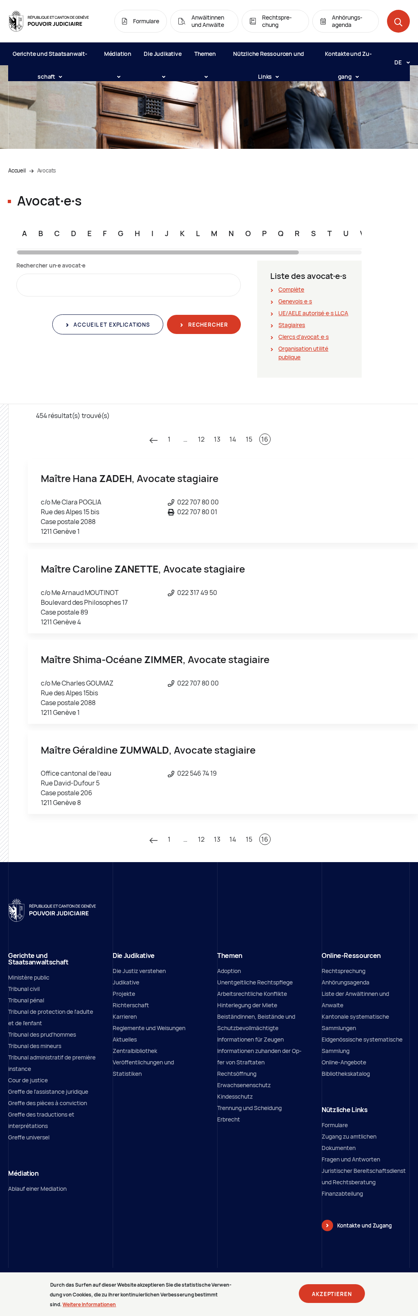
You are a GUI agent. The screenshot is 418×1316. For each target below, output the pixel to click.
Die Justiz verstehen (139, 971)
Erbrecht (228, 1119)
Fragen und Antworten (351, 1159)
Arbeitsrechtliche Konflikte (252, 994)
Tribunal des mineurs (34, 1046)
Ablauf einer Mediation (37, 1188)
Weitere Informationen (89, 1304)
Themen (205, 54)
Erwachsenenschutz (244, 1085)
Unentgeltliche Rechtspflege (255, 982)
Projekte (124, 994)
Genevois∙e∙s (295, 301)
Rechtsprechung (343, 971)
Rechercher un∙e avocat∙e (50, 265)
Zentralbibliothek (135, 1051)
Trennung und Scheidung (249, 1108)
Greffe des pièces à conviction (47, 1103)
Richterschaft (131, 1005)
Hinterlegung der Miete (247, 1005)
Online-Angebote (344, 1062)
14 (232, 439)
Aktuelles (125, 1039)
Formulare (335, 1125)
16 (264, 439)
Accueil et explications (111, 324)
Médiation (117, 54)
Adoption (229, 971)
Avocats (46, 170)
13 (217, 439)
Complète (291, 289)
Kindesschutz (235, 1096)
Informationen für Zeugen (250, 1039)
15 (249, 439)
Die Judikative (162, 54)
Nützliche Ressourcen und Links (268, 57)
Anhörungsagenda (345, 982)
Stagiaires (291, 325)
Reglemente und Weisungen (149, 1028)
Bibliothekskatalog (346, 1073)
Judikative (126, 982)
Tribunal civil (24, 989)
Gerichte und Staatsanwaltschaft (50, 57)
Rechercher (207, 324)
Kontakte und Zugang (348, 57)
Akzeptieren (331, 1294)
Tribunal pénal (26, 1000)
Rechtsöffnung (236, 1073)
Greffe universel (28, 1137)
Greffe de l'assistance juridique (48, 1091)
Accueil (17, 170)
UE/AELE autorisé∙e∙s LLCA (313, 313)
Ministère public (28, 977)
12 (201, 439)
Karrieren (125, 1016)
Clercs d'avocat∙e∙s (303, 337)
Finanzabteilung (342, 1193)
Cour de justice (28, 1080)
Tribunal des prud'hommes (42, 1034)
